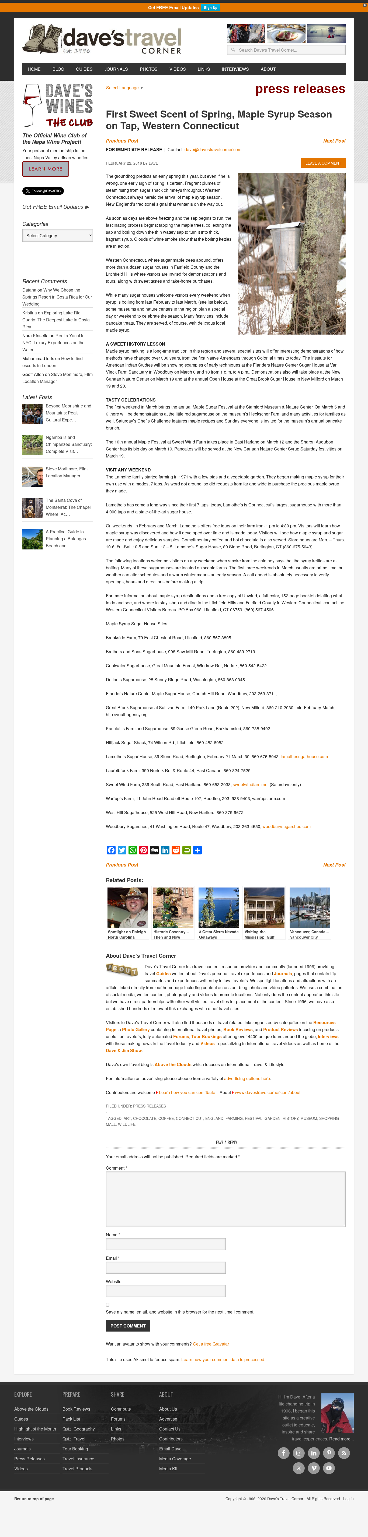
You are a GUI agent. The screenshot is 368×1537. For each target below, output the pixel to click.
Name (113, 1234)
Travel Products (77, 1468)
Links (116, 1429)
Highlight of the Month (35, 1429)
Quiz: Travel (74, 1439)
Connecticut (189, 1118)
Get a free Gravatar (211, 1344)
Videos (207, 1043)
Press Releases (149, 1106)
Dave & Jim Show (124, 1050)
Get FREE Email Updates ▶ (55, 206)
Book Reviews (238, 1029)
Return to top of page (34, 1498)
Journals (283, 973)
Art (127, 1118)
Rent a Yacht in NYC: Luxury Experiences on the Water (53, 342)
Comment (116, 1168)
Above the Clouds (173, 1064)
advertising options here (247, 1078)
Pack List (71, 1419)
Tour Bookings (206, 1036)
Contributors (171, 1439)
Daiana (29, 290)
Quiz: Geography (79, 1429)
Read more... (341, 1439)
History (290, 1118)
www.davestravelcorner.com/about (267, 1092)
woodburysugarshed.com (286, 826)
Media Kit (168, 1468)
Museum (308, 1118)
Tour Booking (75, 1449)
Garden (272, 1118)
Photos (117, 1439)
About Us (168, 1409)
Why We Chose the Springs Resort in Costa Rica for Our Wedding (57, 297)
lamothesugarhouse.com (304, 756)
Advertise (168, 1419)
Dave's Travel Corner (103, 39)
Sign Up (210, 7)
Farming (234, 1118)
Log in (348, 1498)
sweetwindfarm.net (251, 784)
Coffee (166, 1118)
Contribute (121, 1409)
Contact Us (169, 1429)
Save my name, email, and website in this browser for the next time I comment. (180, 1312)
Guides (163, 973)
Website (113, 1281)
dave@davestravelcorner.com (213, 149)
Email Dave (170, 1449)
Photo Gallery (136, 1029)
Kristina (29, 313)
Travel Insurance (78, 1459)
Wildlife (127, 1124)
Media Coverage (175, 1459)
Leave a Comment (323, 163)
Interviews (328, 1036)
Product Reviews (280, 1029)
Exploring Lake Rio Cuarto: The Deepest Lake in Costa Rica (56, 320)
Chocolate (144, 1118)
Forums (181, 1036)
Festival (253, 1118)
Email (113, 1258)
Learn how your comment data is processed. (223, 1359)
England (214, 1118)
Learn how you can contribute (187, 1092)
